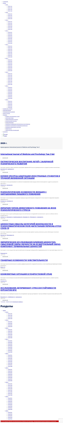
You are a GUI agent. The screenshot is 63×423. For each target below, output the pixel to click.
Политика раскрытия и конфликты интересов (16, 125)
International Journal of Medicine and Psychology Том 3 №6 (27, 154)
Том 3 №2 (10, 23)
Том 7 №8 (10, 84)
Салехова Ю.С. (40, 217)
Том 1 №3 (10, 9)
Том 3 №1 (10, 21)
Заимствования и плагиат (11, 119)
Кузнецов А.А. (19, 297)
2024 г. (6, 72)
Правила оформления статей (12, 116)
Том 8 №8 (10, 98)
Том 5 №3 (10, 49)
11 (8, 301)
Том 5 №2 (10, 47)
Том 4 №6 (10, 39)
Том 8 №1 (10, 87)
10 (7, 301)
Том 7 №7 (10, 82)
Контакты (5, 131)
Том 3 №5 (10, 27)
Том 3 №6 (10, 29)
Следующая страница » (17, 301)
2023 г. (6, 58)
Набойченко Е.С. (11, 297)
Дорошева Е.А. (9, 217)
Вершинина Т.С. (4, 297)
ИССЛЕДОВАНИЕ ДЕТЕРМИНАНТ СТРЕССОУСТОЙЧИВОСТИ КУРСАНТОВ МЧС (28, 289)
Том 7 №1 (10, 73)
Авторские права (9, 118)
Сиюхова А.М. (9, 185)
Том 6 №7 (10, 69)
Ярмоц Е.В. (2, 267)
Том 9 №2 (10, 102)
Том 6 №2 (10, 61)
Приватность (8, 128)
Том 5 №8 (10, 56)
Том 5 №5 (10, 52)
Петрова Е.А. (3, 201)
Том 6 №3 (10, 62)
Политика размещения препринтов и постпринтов (17, 124)
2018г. (6, 4)
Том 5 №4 (10, 50)
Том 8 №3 (10, 90)
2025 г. (6, 85)
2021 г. (6, 30)
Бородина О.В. (3, 169)
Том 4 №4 (10, 36)
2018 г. (6, 312)
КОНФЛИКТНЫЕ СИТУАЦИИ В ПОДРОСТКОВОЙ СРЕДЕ (26, 274)
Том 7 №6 (10, 81)
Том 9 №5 (10, 107)
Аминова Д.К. (3, 235)
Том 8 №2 (10, 89)
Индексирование (9, 122)
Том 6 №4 (10, 64)
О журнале (5, 1)
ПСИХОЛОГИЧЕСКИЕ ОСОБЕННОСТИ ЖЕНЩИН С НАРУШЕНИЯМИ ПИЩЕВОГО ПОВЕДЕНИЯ (23, 193)
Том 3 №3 (10, 24)
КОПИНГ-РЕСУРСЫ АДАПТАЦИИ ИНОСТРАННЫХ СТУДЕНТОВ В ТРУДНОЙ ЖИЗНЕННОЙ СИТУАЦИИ (30, 177)
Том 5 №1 (10, 46)
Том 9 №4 (10, 105)
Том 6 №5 (10, 66)
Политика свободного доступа (13, 127)
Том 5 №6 (10, 53)
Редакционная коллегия (9, 111)
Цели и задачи (6, 113)
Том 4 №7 (10, 41)
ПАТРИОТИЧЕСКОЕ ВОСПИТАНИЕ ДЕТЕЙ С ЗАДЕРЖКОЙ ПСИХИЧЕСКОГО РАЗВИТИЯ (26, 162)
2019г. (6, 12)
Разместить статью (7, 108)
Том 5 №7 (10, 55)
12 (10, 301)
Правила (5, 115)
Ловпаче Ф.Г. (3, 185)
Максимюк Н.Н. (26, 217)
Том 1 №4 (10, 10)
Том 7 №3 (10, 76)
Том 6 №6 (10, 67)
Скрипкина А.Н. (10, 169)
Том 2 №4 (10, 18)
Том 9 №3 (10, 104)
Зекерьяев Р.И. (3, 253)
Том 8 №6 (10, 95)
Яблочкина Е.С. (33, 217)
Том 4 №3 (10, 35)
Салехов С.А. (3, 217)
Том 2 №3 (10, 17)
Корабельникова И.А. (18, 217)
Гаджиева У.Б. (3, 281)
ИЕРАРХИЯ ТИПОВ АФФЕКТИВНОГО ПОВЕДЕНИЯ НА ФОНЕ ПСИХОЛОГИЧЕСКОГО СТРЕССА (28, 209)
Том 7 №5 (10, 79)
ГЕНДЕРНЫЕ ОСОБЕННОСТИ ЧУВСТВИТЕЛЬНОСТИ (24, 260)
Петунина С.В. (10, 201)
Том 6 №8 (10, 70)
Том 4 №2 (10, 33)
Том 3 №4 (10, 26)
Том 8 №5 (10, 93)
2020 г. (6, 20)
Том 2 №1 (10, 13)
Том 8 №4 (10, 92)
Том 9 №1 (10, 101)
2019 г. (6, 320)
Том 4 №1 (10, 32)
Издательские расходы (11, 121)
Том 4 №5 (10, 38)
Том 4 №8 (10, 43)
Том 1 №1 (10, 6)
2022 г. (6, 44)
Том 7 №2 (10, 75)
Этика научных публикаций (12, 130)
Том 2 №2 (10, 15)
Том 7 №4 (10, 78)
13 (11, 301)
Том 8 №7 (10, 96)
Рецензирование (7, 110)
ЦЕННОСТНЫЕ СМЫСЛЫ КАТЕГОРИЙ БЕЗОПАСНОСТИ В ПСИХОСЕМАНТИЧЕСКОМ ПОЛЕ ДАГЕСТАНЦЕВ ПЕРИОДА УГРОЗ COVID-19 (30, 226)
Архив (4, 3)
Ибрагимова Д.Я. (10, 235)
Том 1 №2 (10, 7)
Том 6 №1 (10, 59)
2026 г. (6, 99)
